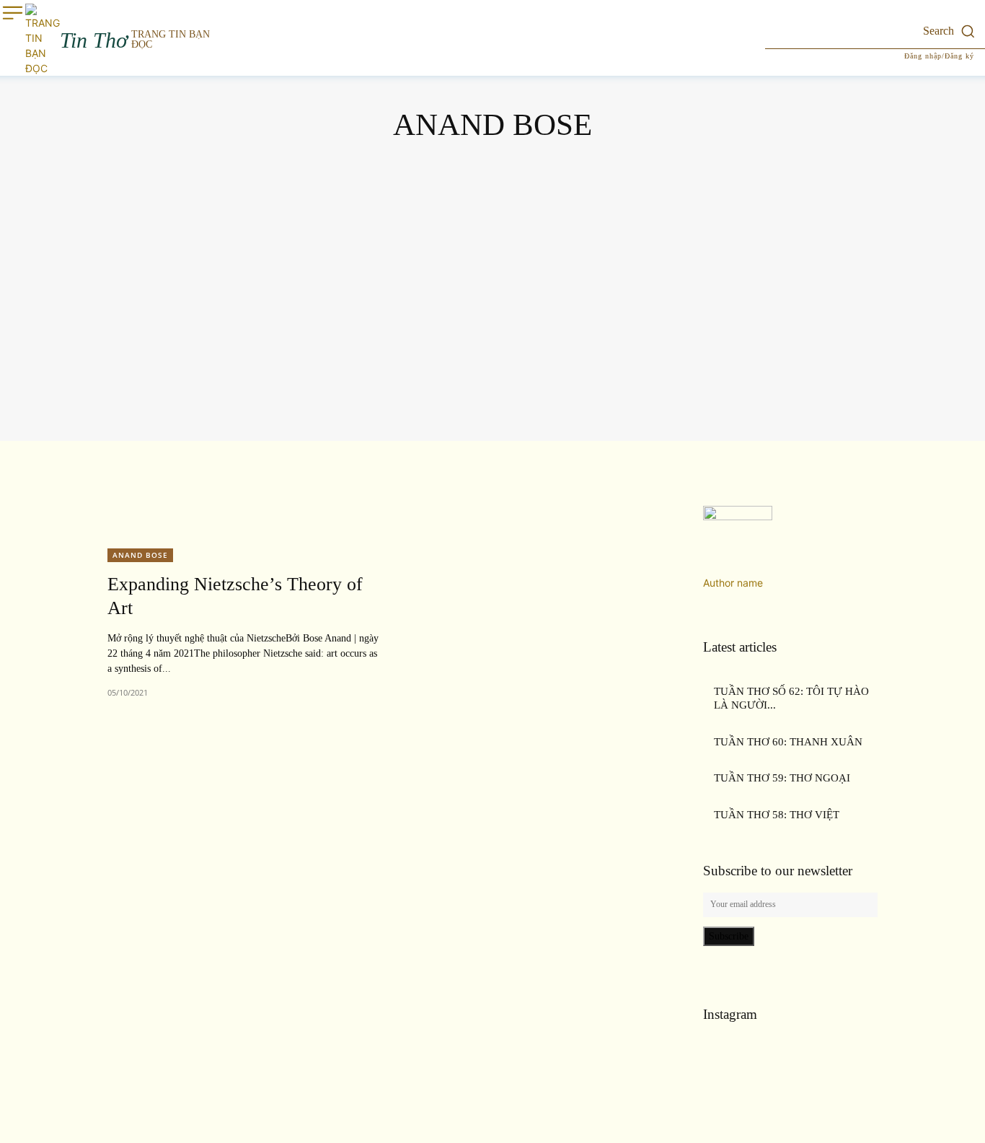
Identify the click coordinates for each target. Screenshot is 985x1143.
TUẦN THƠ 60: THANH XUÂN (788, 742)
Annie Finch (490, 291)
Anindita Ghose (490, 273)
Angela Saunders (491, 255)
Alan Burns (491, 183)
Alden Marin (490, 201)
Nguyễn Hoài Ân (491, 381)
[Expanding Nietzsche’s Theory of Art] (533, 622)
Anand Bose (140, 555)
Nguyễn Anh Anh (490, 363)
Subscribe (728, 936)
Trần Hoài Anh (490, 399)
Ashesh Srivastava (491, 327)
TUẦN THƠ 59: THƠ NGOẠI (782, 778)
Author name (733, 583)
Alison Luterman (490, 237)
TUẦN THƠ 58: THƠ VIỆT (776, 814)
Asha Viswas (491, 309)
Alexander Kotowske (491, 219)
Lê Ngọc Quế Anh (491, 345)
